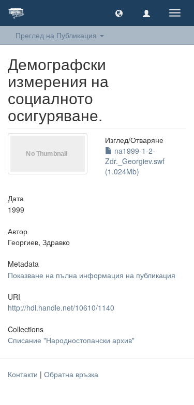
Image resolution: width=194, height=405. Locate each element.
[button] (119, 13)
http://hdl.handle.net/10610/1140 (61, 307)
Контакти (23, 374)
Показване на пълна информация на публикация (91, 275)
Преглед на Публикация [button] (57, 35)
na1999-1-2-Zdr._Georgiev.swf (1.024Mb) (135, 160)
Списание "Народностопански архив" (71, 340)
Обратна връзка (71, 374)
